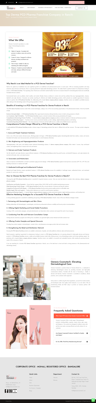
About (22, 7)
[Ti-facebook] (6, 391)
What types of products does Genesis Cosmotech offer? (70, 316)
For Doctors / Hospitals (63, 7)
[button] (72, 316)
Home (7, 17)
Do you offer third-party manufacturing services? (69, 341)
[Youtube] (15, 391)
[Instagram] (11, 391)
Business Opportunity (45, 7)
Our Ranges (31, 7)
